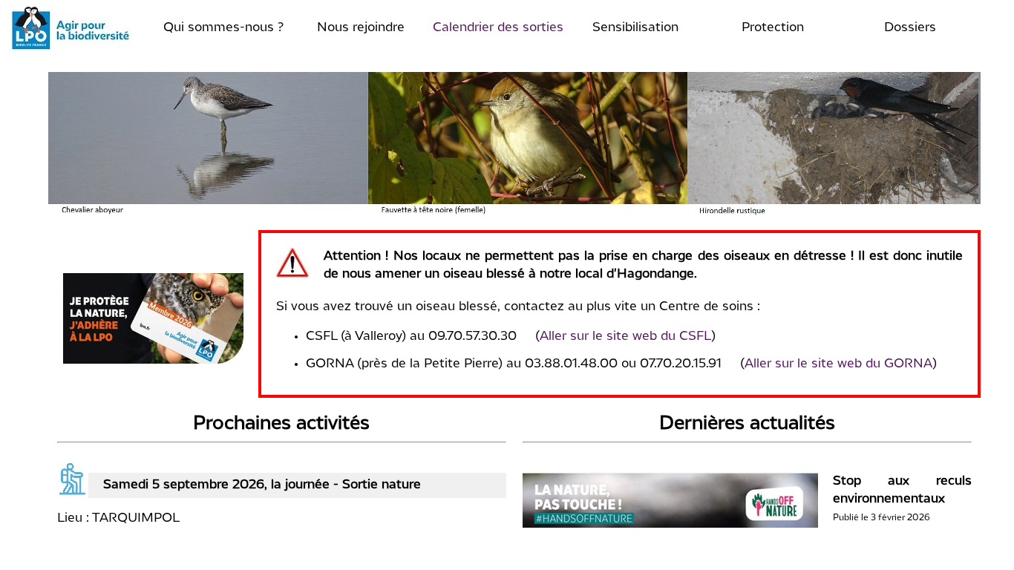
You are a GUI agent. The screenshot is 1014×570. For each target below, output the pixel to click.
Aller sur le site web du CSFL (625, 336)
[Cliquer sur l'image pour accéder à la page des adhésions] (153, 360)
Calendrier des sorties (498, 27)
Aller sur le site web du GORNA (838, 364)
